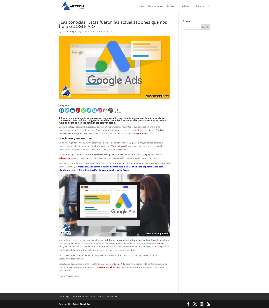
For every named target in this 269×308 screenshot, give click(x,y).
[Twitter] (67, 110)
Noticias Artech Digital (101, 31)
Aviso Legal (64, 296)
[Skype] (94, 110)
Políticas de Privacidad (84, 296)
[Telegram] (88, 110)
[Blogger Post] (110, 110)
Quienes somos (155, 6)
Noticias (185, 6)
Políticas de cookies (107, 296)
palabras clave (66, 158)
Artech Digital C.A (81, 304)
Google (160, 243)
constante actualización (107, 267)
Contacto (200, 6)
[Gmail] (105, 110)
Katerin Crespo (69, 31)
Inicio (142, 6)
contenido (142, 133)
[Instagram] (99, 110)
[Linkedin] (72, 110)
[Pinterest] (78, 110)
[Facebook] (61, 110)
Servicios (171, 6)
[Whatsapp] (83, 110)
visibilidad (121, 149)
